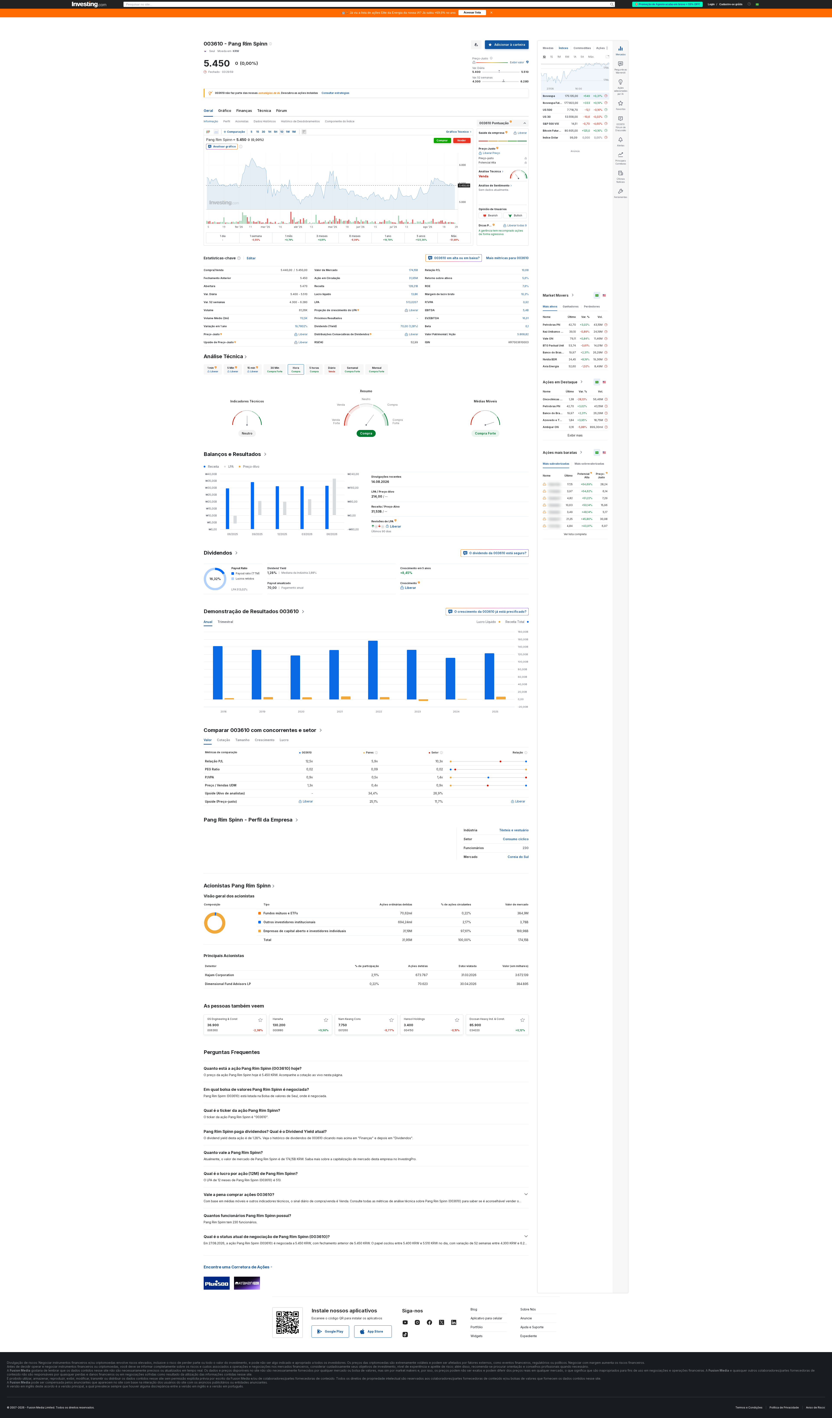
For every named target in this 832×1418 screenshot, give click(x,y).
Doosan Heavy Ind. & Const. (487, 1019)
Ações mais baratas (560, 452)
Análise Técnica (223, 356)
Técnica (264, 110)
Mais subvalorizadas (556, 463)
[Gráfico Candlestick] (208, 131)
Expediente (528, 1336)
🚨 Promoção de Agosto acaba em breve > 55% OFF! (667, 4)
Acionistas (242, 121)
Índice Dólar (550, 137)
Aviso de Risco (815, 1407)
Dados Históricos (265, 121)
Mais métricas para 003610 (507, 258)
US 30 (547, 116)
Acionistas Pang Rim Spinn (237, 885)
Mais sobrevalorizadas (589, 463)
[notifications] (749, 4)
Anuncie (526, 1318)
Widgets (477, 1336)
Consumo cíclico (516, 839)
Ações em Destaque (560, 382)
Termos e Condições (748, 1407)
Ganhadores (570, 306)
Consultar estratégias (335, 93)
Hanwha (278, 1019)
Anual (208, 622)
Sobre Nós (528, 1309)
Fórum (281, 110)
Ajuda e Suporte (532, 1327)
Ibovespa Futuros (554, 102)
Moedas (548, 48)
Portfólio (477, 1327)
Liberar (308, 801)
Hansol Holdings (414, 1019)
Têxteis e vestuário (514, 830)
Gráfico (224, 110)
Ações (600, 48)
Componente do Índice (339, 121)
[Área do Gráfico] (216, 131)
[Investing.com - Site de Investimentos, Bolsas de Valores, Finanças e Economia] (89, 4)
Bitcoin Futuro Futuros (557, 130)
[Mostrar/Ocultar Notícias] (304, 131)
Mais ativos (550, 306)
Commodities (582, 48)
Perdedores (592, 306)
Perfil (226, 121)
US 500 (547, 109)
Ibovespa (549, 95)
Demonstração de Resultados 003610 (251, 611)
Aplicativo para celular (486, 1318)
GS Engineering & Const (222, 1019)
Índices (563, 48)
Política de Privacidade (784, 1407)
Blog (474, 1309)
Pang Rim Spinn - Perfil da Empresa (248, 820)
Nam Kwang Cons (349, 1019)
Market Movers (556, 295)
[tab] (213, 369)
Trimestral (225, 622)
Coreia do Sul (518, 857)
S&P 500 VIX (551, 123)
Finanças (244, 110)
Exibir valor (517, 62)
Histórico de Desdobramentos (300, 121)
